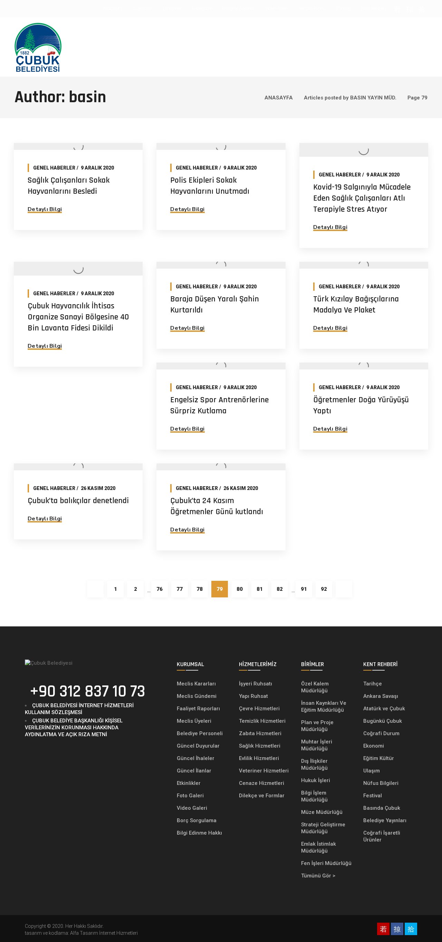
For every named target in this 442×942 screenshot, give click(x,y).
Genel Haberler (54, 168)
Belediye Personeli (200, 733)
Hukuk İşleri (316, 780)
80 (240, 589)
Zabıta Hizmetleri (260, 733)
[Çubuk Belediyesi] (38, 47)
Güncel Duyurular (198, 746)
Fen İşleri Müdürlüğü (326, 863)
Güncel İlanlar (194, 771)
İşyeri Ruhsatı (255, 684)
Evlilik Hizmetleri (259, 758)
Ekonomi (373, 746)
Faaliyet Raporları (198, 708)
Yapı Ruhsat (253, 696)
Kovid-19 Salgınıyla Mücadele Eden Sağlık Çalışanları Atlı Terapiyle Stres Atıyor (362, 198)
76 (159, 589)
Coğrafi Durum (381, 733)
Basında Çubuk (381, 808)
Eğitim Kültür (378, 758)
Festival (372, 795)
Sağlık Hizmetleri (259, 746)
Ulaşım (371, 771)
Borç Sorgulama (197, 820)
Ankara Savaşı (380, 696)
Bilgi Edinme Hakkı (199, 833)
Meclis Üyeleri (194, 721)
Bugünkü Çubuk (382, 721)
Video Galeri (192, 808)
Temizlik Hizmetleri (262, 721)
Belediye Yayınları (384, 820)
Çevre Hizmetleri (259, 708)
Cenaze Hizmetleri (261, 783)
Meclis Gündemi (197, 696)
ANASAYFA (279, 98)
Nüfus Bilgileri (380, 783)
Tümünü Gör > (318, 876)
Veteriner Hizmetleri (264, 771)
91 (304, 589)
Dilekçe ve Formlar (262, 795)
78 (199, 589)
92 (324, 589)
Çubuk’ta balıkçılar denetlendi (78, 501)
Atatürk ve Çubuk (384, 708)
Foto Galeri (190, 795)
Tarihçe (372, 684)
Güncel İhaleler (195, 758)
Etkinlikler (189, 783)
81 (260, 589)
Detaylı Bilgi (45, 209)
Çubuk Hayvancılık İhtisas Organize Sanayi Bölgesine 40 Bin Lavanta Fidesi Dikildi (78, 317)
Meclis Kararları (196, 684)
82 (280, 589)
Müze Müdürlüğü (322, 812)
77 (179, 589)
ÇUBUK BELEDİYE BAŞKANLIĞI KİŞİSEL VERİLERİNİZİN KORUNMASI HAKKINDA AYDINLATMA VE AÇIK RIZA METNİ (74, 728)
